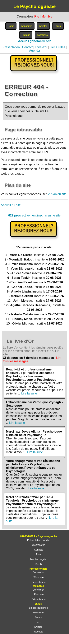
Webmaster (38, 544)
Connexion (38, 572)
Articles (38, 626)
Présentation (11, 47)
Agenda (34, 50)
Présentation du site (38, 540)
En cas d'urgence (38, 607)
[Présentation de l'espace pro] (34, 239)
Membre (47, 16)
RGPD (38, 564)
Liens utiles (57, 47)
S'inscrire (38, 577)
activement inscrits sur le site (34, 215)
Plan (38, 554)
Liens (38, 622)
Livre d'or (41, 47)
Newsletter (38, 612)
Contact (27, 47)
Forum (38, 617)
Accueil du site (11, 205)
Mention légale (38, 559)
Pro (36, 16)
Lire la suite (29, 393)
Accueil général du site (34, 41)
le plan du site (57, 194)
